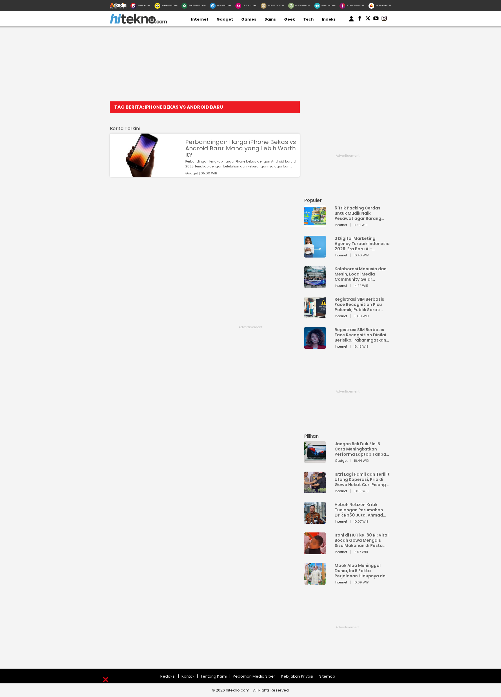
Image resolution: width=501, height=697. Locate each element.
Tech (308, 19)
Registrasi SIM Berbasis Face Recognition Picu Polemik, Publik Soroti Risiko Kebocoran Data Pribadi (359, 304)
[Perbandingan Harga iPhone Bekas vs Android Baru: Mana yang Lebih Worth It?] (146, 174)
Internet (199, 19)
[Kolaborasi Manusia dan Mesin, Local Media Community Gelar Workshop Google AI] (315, 285)
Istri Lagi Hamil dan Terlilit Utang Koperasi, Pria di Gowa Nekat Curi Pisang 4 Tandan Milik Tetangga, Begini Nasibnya (362, 479)
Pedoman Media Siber (254, 676)
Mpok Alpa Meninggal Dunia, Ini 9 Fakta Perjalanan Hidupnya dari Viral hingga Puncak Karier (362, 571)
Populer (313, 200)
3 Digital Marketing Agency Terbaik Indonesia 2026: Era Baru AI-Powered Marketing (362, 243)
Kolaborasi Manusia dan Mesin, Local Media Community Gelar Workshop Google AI (360, 274)
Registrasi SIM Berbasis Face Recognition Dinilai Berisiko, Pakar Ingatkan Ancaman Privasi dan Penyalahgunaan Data (360, 335)
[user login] (351, 21)
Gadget (225, 19)
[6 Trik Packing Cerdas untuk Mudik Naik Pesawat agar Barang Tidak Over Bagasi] (315, 224)
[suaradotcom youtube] (376, 19)
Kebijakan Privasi (297, 676)
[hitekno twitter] (368, 19)
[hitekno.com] (138, 22)
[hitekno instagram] (384, 19)
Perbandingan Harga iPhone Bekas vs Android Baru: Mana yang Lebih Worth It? (240, 148)
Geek (289, 19)
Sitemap (327, 676)
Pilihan (311, 436)
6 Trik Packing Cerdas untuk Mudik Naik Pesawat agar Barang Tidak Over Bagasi (358, 213)
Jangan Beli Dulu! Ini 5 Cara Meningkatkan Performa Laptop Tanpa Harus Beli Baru (360, 449)
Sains (270, 19)
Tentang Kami (214, 676)
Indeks (329, 19)
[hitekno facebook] (359, 19)
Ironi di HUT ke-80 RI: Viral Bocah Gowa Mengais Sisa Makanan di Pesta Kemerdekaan (362, 540)
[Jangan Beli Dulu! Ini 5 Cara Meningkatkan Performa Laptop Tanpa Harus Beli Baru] (315, 460)
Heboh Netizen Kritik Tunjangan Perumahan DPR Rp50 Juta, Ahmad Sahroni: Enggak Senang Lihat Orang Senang (360, 510)
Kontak (188, 676)
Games (248, 19)
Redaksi (167, 676)
